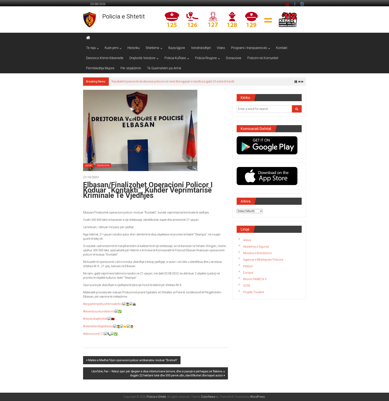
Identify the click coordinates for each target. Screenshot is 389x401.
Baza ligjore (176, 48)
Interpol (248, 266)
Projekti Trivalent (253, 292)
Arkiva (247, 240)
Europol (248, 272)
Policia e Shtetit (123, 16)
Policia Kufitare (175, 58)
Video (221, 48)
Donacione (233, 58)
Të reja (91, 48)
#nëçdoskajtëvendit (95, 318)
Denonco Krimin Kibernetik (104, 58)
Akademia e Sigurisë (256, 246)
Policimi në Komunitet (262, 58)
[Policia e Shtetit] (88, 38)
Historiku (133, 48)
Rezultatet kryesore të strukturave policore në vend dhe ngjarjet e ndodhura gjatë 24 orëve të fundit (172, 81)
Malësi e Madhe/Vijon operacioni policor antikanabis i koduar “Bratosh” (132, 360)
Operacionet (103, 165)
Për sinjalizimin (131, 68)
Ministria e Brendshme (257, 253)
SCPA (246, 285)
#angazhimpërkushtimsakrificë (103, 304)
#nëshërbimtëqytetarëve (98, 326)
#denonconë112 (93, 333)
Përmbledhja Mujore (100, 68)
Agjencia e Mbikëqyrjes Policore (263, 259)
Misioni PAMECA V (255, 279)
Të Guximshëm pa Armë (164, 68)
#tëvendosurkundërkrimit (99, 311)
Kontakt (281, 48)
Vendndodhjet (201, 48)
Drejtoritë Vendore (142, 58)
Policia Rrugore (206, 58)
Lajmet (88, 165)
